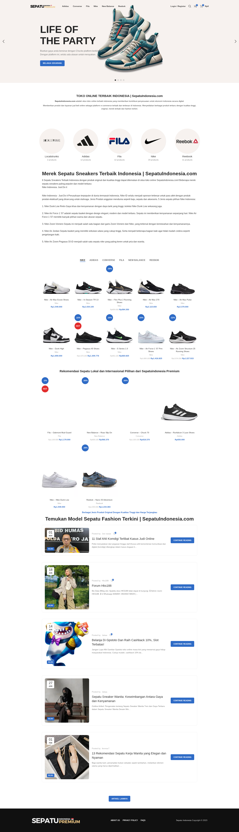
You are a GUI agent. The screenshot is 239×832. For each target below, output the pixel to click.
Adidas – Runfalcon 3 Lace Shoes (179, 432)
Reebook (99, 503)
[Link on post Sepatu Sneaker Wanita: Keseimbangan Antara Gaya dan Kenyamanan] (67, 700)
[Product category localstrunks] (51, 146)
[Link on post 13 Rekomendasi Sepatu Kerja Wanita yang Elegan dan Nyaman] (67, 757)
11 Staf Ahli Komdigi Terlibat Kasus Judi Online (123, 538)
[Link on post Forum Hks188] (67, 587)
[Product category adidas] (85, 146)
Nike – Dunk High (56, 348)
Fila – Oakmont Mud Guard (59, 432)
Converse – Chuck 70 (139, 432)
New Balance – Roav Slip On (99, 432)
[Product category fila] (119, 146)
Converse (139, 436)
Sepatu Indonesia (183, 820)
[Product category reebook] (187, 146)
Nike (56, 303)
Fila (59, 436)
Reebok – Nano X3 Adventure (99, 500)
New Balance (99, 436)
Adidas (179, 436)
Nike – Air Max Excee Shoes (56, 300)
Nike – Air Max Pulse (183, 300)
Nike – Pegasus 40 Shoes (88, 348)
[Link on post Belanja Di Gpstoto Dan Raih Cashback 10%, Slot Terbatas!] (67, 644)
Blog (50, 549)
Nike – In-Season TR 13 (87, 300)
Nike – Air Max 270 (151, 300)
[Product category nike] (153, 146)
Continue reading (182, 540)
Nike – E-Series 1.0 (119, 348)
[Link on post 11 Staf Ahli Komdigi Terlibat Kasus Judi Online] (67, 540)
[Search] (190, 6)
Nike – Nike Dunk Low (59, 500)
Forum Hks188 (101, 585)
